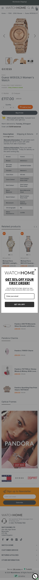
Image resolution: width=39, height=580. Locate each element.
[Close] (35, 269)
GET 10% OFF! (19, 304)
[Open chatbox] (35, 576)
